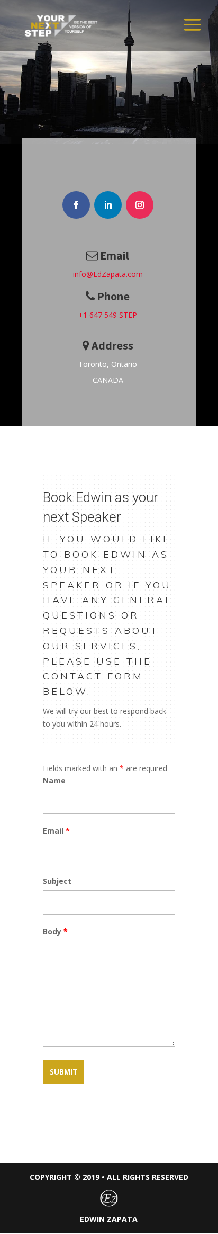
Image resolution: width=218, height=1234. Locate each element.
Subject (57, 881)
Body (55, 931)
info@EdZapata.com (108, 274)
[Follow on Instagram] (139, 205)
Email (56, 831)
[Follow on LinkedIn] (108, 205)
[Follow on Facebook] (76, 205)
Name (54, 780)
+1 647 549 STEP (107, 315)
